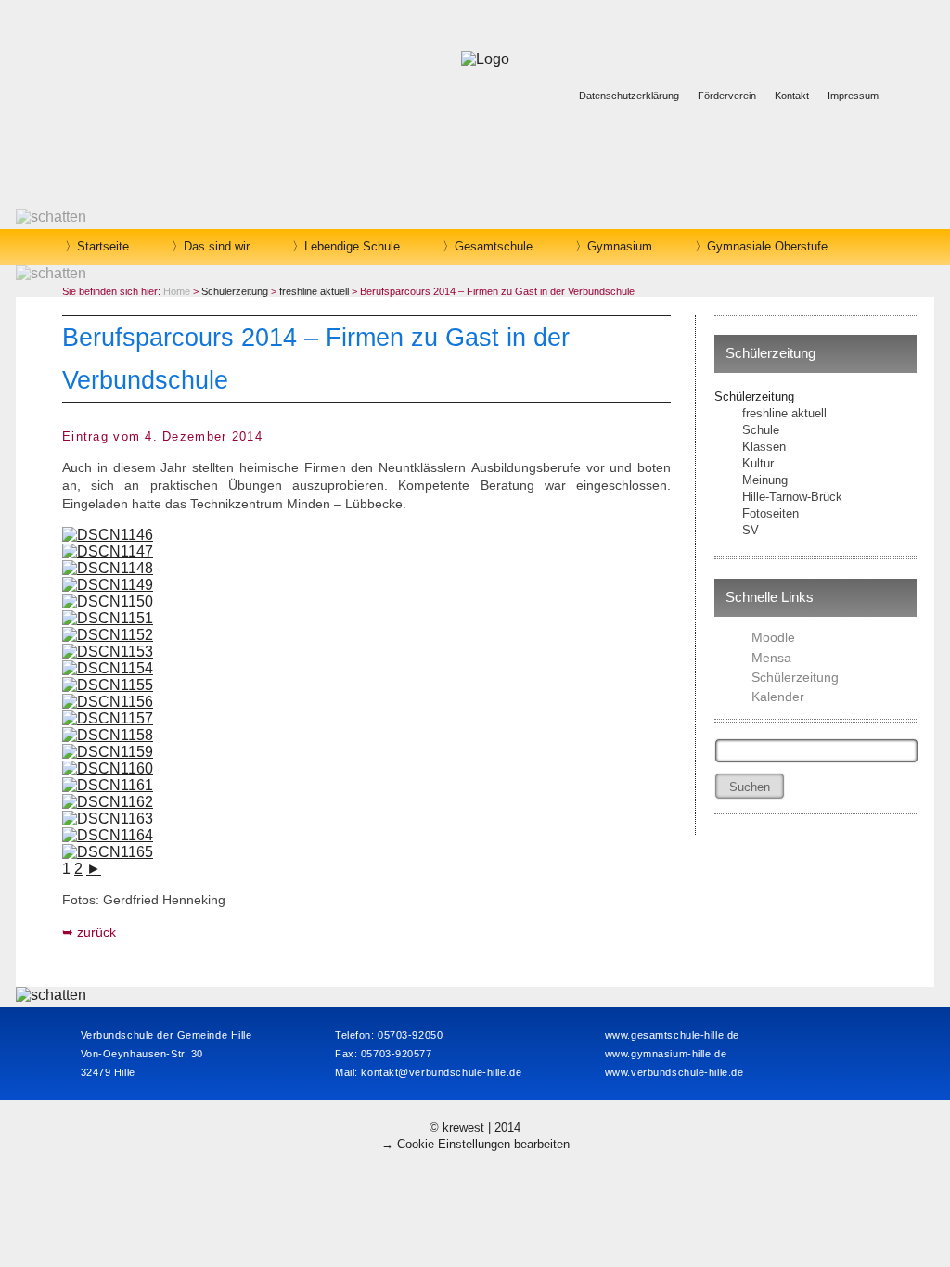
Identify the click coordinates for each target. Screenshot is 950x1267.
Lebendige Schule (352, 246)
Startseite (103, 246)
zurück (96, 932)
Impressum (853, 95)
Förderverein (727, 95)
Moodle (773, 637)
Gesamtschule (494, 246)
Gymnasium (619, 246)
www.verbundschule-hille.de (674, 1072)
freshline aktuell (784, 413)
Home (176, 291)
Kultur (758, 463)
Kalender (777, 696)
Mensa (771, 657)
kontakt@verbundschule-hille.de (441, 1072)
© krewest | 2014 (475, 1127)
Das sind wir (217, 246)
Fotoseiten (770, 513)
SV (750, 530)
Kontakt (792, 95)
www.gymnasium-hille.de (665, 1053)
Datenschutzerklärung (629, 95)
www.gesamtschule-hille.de (672, 1035)
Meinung (765, 480)
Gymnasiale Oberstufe (767, 246)
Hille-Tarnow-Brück (792, 497)
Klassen (764, 447)
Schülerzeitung (754, 396)
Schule (760, 430)
